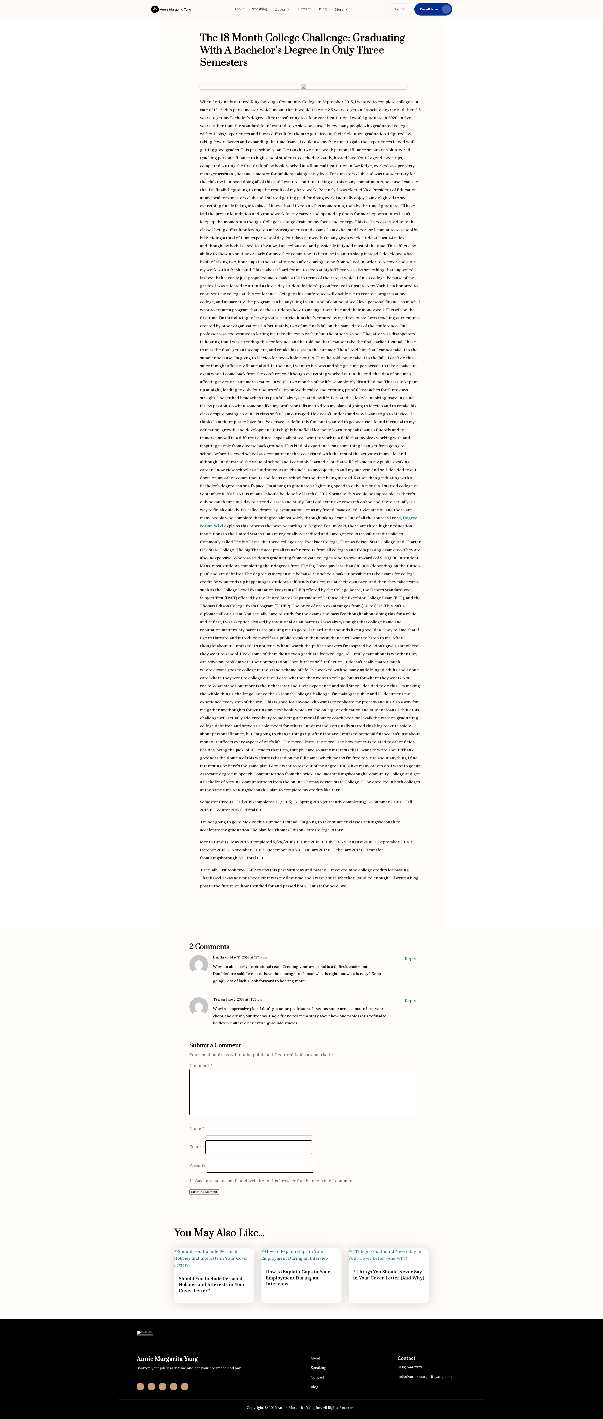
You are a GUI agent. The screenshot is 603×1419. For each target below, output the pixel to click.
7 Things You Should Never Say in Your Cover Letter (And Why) (388, 1275)
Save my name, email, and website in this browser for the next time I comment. (275, 1180)
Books (280, 9)
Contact (304, 9)
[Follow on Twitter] (184, 1386)
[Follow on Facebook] (162, 1386)
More (339, 9)
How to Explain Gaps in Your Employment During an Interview (298, 1278)
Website (197, 1165)
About (239, 9)
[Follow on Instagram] (140, 1386)
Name (196, 1128)
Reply (410, 958)
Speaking (259, 9)
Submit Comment (204, 1192)
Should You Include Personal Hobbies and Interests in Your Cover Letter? (212, 1284)
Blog (323, 9)
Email (196, 1146)
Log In (400, 9)
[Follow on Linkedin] (151, 1386)
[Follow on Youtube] (173, 1386)
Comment (200, 1065)
